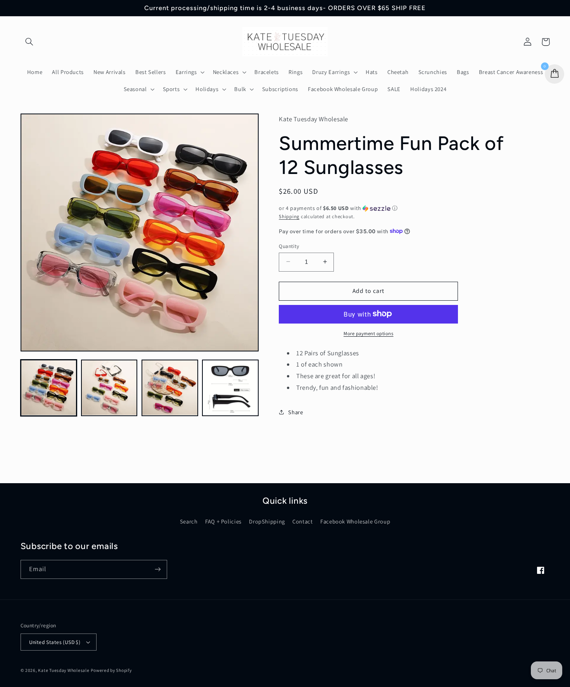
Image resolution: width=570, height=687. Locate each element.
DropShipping (267, 521)
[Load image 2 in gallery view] (109, 388)
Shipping (289, 216)
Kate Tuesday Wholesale (63, 670)
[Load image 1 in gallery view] (49, 388)
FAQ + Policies (223, 521)
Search (189, 521)
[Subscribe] (157, 569)
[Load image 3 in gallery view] (170, 388)
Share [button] (295, 412)
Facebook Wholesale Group (355, 521)
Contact (302, 521)
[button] (29, 42)
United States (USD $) (55, 642)
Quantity (289, 245)
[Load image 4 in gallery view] (230, 388)
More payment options (369, 333)
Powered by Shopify (111, 670)
